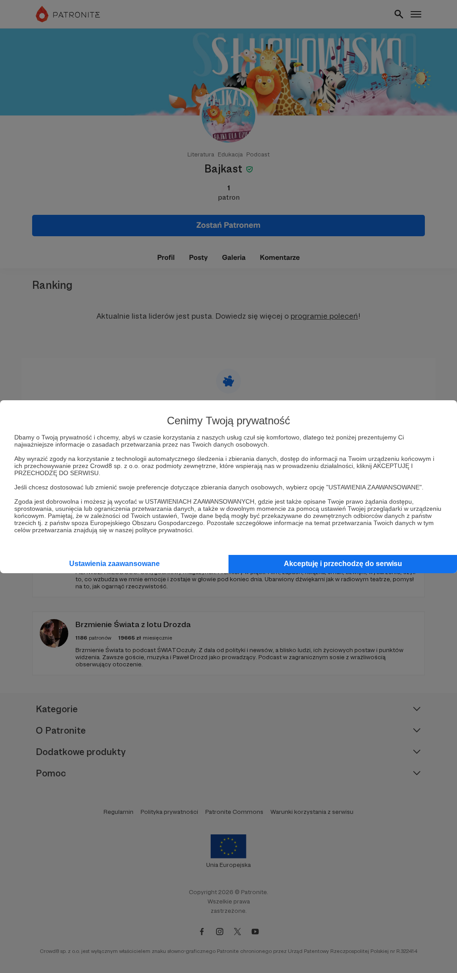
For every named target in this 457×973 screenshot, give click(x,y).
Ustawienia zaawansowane (114, 563)
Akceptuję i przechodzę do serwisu (343, 563)
